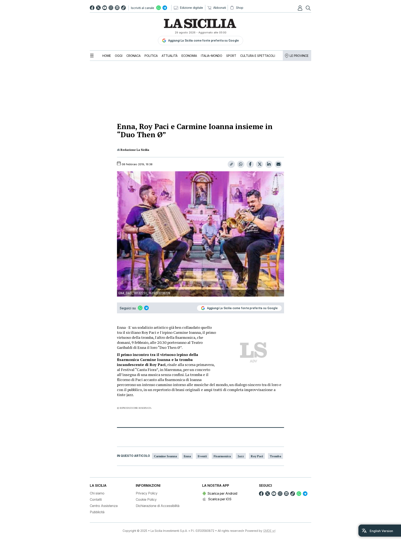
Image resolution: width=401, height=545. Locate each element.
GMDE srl (269, 530)
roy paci (257, 456)
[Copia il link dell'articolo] (231, 164)
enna (187, 456)
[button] (300, 8)
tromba (275, 456)
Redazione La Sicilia (135, 150)
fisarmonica (222, 456)
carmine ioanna (165, 456)
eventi (202, 456)
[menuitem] (106, 55)
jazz (241, 456)
